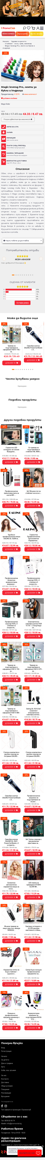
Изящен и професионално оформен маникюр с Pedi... (11, 1016)
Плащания (5, 1089)
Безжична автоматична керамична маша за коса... (11, 886)
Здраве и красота (18, 41)
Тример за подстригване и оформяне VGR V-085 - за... (11, 712)
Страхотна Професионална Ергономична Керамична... (33, 538)
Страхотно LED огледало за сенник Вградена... (11, 450)
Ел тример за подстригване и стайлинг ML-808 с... (34, 450)
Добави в (10, 363)
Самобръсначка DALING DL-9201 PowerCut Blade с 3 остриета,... (11, 842)
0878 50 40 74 (9, 1121)
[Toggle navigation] (42, 28)
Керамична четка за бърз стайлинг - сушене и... (11, 972)
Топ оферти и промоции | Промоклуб (16, 1110)
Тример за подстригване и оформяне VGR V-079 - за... (33, 668)
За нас (3, 1075)
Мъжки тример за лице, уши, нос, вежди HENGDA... (11, 928)
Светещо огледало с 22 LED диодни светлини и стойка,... (33, 928)
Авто (3, 1067)
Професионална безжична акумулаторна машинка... (11, 581)
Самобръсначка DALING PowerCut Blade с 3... (33, 348)
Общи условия (7, 1086)
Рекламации (6, 1093)
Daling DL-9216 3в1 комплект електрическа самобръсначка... (33, 712)
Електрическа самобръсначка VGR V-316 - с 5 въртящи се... (34, 625)
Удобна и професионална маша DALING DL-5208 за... (11, 537)
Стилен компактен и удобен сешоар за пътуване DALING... (11, 754)
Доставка (5, 1082)
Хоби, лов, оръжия (8, 1070)
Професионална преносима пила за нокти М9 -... (11, 493)
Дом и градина (7, 1063)
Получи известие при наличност (17, 119)
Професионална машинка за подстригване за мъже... (33, 799)
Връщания (5, 1096)
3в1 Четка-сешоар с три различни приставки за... (34, 841)
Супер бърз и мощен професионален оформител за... (34, 972)
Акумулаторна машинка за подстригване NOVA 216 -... (33, 1016)
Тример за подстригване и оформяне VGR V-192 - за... (12, 349)
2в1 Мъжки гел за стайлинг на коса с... (34, 492)
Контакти (5, 1079)
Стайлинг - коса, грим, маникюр (18, 43)
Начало (6, 41)
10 (32, 369)
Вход (3, 1048)
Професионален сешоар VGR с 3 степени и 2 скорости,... (33, 581)
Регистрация (6, 1051)
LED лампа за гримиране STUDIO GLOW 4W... (33, 885)
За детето (5, 1060)
